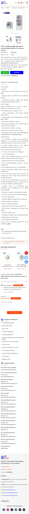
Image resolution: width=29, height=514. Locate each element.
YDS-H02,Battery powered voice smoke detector (21, 266)
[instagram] (8, 509)
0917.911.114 (4, 374)
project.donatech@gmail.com (8, 369)
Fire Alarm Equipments (8, 331)
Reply (4, 292)
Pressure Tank (5, 344)
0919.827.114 (4, 422)
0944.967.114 (4, 416)
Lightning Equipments (7, 334)
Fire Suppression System (8, 350)
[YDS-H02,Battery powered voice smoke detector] (21, 257)
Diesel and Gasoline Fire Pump (10, 347)
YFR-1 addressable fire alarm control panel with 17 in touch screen (14, 232)
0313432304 (9, 472)
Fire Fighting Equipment (8, 323)
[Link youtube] (24, 509)
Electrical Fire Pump (7, 325)
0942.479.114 (4, 388)
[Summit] (26, 282)
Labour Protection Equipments (10, 353)
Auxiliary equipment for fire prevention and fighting (13, 338)
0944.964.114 (4, 409)
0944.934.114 (4, 402)
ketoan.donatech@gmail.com (8, 390)
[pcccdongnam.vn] (4, 3)
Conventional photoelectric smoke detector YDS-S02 (7, 266)
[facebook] (3, 509)
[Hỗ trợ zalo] (26, 262)
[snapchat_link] (16, 509)
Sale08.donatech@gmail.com (8, 443)
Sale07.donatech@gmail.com (8, 424)
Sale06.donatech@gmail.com (8, 436)
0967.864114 (4, 434)
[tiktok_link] (12, 509)
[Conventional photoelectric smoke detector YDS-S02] (7, 257)
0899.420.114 (4, 381)
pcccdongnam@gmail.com (7, 376)
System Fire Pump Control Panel (10, 341)
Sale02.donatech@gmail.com (8, 411)
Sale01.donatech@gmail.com (8, 404)
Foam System (5, 356)
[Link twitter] (20, 509)
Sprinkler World (6, 359)
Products (5, 501)
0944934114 (14, 75)
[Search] (16, 3)
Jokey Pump (5, 328)
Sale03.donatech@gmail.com (8, 417)
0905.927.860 (4, 448)
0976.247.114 (4, 395)
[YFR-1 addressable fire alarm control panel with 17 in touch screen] (9, 40)
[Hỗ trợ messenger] (26, 258)
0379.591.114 (4, 441)
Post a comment (14, 312)
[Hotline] (26, 253)
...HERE (9, 223)
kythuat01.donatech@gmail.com (9, 383)
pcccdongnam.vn (11, 490)
